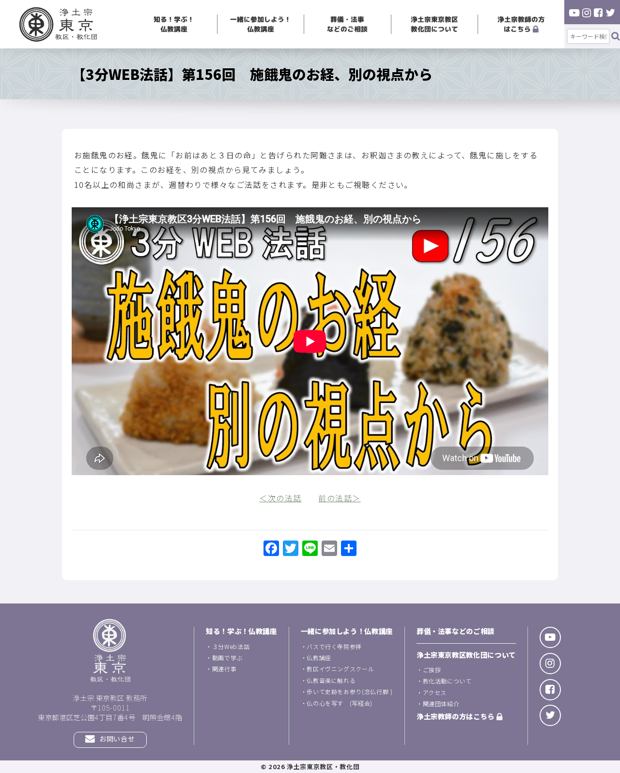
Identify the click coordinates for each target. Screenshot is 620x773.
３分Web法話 (230, 646)
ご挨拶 (432, 669)
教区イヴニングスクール (340, 669)
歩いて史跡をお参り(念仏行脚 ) (349, 691)
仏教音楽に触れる (331, 680)
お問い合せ (116, 738)
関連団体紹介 (441, 703)
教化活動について (447, 681)
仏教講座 (319, 657)
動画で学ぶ (227, 657)
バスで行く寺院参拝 (334, 646)
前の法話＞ (339, 498)
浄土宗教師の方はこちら (521, 24)
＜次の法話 (280, 498)
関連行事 (224, 669)
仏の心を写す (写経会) (339, 703)
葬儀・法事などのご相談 (347, 24)
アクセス (435, 692)
